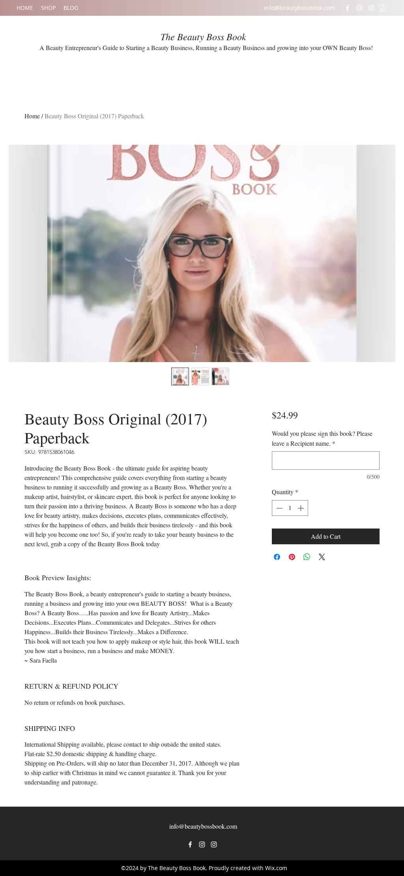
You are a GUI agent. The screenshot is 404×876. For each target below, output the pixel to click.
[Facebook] (348, 8)
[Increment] (301, 508)
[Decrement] (278, 508)
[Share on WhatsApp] (307, 557)
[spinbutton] (290, 508)
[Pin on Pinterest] (292, 557)
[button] (382, 8)
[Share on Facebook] (277, 557)
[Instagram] (359, 8)
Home (32, 116)
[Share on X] (322, 557)
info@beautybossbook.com (299, 7)
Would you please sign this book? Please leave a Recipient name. (322, 438)
